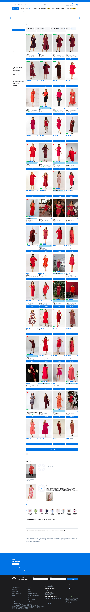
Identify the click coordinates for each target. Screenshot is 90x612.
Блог (29, 589)
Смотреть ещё (52, 449)
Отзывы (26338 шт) (32, 599)
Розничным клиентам (32, 593)
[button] (38, 53)
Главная (14, 11)
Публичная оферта (15, 599)
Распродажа (73, 8)
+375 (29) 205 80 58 (49, 586)
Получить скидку (72, 579)
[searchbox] (25, 8)
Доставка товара (15, 589)
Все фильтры (31, 28)
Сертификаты (14, 601)
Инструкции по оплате (16, 593)
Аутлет (48, 8)
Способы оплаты (15, 591)
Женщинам (14, 4)
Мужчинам (20, 4)
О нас (29, 587)
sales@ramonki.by (48, 590)
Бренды (53, 8)
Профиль (67, 5)
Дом (39, 8)
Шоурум (30, 591)
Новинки (58, 8)
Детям (25, 4)
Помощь (62, 8)
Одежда (35, 8)
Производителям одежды (33, 595)
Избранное (72, 5)
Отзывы (67, 8)
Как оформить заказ (16, 587)
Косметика (43, 8)
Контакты (30, 597)
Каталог (16, 8)
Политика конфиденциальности (18, 597)
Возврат (13, 595)
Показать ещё (29, 504)
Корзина (77, 5)
